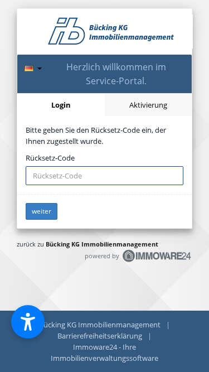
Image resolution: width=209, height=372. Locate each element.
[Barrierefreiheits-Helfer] (28, 322)
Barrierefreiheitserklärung (99, 336)
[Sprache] (33, 67)
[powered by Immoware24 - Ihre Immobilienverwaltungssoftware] (157, 261)
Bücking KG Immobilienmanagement (102, 244)
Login (61, 105)
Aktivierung (148, 105)
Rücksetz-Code (50, 158)
